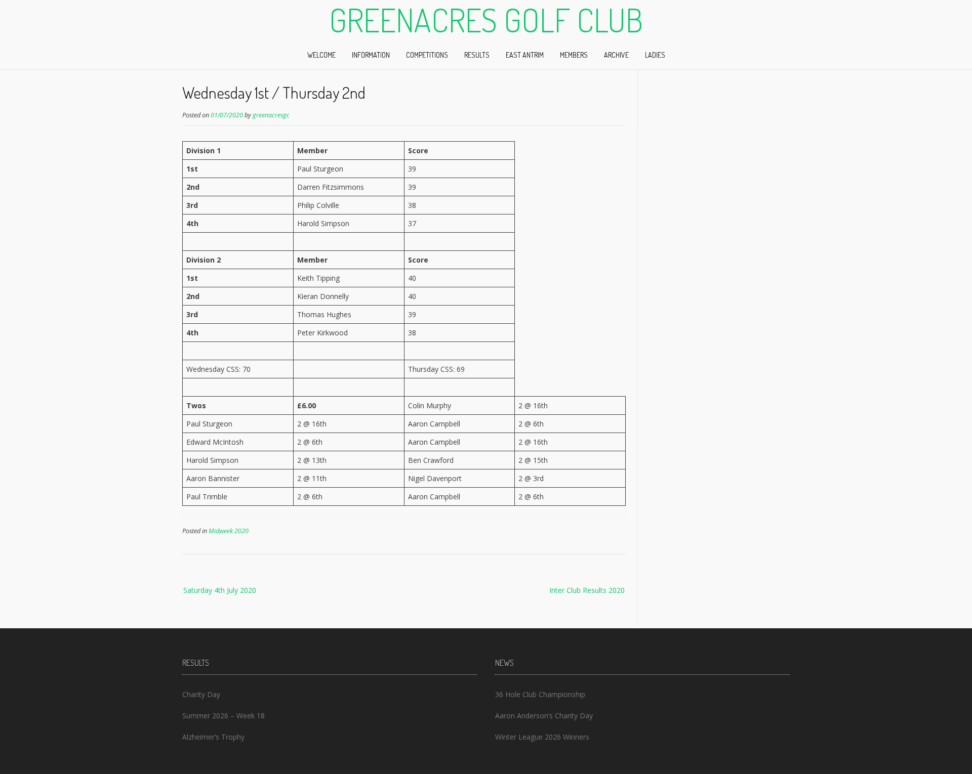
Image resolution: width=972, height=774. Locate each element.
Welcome (321, 55)
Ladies (655, 55)
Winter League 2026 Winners (542, 737)
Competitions (427, 55)
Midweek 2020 (229, 531)
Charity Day (201, 694)
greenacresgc (271, 115)
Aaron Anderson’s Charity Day (544, 715)
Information (371, 55)
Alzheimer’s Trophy (213, 737)
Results (477, 55)
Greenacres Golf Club (486, 20)
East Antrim (525, 55)
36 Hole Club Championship (540, 694)
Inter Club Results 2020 (587, 590)
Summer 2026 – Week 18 (223, 715)
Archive (616, 55)
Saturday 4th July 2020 (219, 590)
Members (574, 55)
